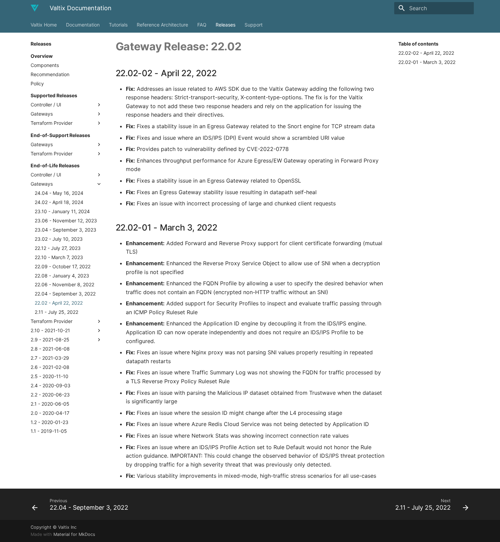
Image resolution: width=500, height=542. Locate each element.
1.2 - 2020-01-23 (49, 422)
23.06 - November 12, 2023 (66, 220)
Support (254, 25)
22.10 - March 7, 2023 (59, 257)
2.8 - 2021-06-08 (50, 349)
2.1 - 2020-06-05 (50, 404)
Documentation (83, 25)
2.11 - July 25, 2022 (56, 312)
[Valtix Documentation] (34, 8)
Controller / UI (46, 104)
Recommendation (50, 74)
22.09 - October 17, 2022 (62, 266)
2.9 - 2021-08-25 (50, 339)
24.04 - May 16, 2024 (59, 193)
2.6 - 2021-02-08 (50, 367)
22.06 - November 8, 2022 (64, 284)
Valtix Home (44, 25)
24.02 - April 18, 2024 (59, 202)
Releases (225, 25)
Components (45, 65)
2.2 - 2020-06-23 (50, 394)
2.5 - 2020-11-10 (49, 376)
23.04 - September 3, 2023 (65, 230)
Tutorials (118, 25)
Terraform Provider (51, 123)
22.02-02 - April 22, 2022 (426, 53)
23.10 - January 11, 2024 (62, 211)
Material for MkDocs (74, 534)
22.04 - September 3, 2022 (65, 294)
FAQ (201, 25)
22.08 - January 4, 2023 (62, 275)
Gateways (42, 114)
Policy (37, 83)
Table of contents (418, 44)
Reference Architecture (162, 25)
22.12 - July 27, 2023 (58, 248)
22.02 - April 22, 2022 (59, 303)
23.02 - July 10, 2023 (59, 239)
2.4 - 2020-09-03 (50, 385)
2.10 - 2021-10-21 (50, 330)
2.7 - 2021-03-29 (50, 358)
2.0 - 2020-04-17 (50, 413)
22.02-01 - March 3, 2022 (426, 62)
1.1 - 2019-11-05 (49, 431)
